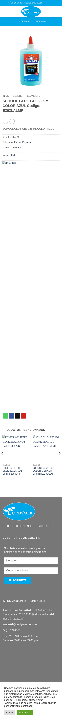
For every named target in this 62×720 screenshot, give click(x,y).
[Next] (59, 460)
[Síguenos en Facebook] (46, 3)
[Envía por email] (17, 416)
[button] (4, 11)
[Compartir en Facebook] (11, 416)
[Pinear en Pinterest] (23, 416)
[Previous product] (12, 121)
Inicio (6, 96)
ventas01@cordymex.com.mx (19, 624)
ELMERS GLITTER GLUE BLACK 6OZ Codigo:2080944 (12, 471)
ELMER (13, 155)
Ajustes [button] (9, 712)
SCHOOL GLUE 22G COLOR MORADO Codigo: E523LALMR (44, 471)
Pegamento (33, 96)
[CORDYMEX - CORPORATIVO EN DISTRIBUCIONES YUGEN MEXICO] (31, 11)
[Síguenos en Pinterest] (52, 3)
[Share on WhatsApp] (5, 416)
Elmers (17, 96)
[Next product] (5, 121)
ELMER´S (16, 147)
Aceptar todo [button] (25, 712)
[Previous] (3, 460)
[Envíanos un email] (49, 3)
